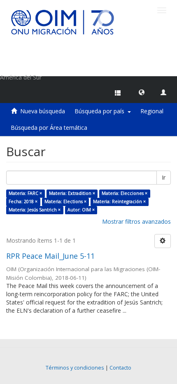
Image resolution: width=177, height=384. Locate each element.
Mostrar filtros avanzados (136, 221)
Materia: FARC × (25, 193)
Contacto (120, 367)
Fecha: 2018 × (23, 201)
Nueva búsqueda (42, 111)
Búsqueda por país (101, 111)
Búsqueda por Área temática (49, 127)
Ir (163, 177)
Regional (151, 111)
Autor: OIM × (81, 210)
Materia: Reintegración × (119, 201)
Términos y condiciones (75, 367)
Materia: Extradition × (72, 193)
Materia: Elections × (65, 201)
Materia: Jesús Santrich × (35, 210)
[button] (141, 92)
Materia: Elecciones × (124, 193)
